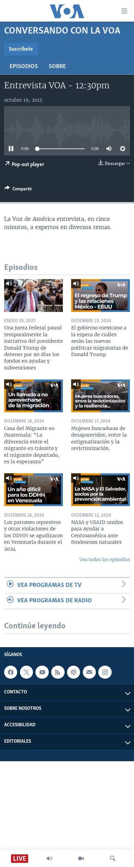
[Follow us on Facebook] (10, 672)
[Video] (81, 858)
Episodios (24, 67)
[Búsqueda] (112, 858)
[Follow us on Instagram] (104, 672)
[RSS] (57, 672)
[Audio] (49, 858)
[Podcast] (73, 672)
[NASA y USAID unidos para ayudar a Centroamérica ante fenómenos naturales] (100, 489)
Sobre (57, 67)
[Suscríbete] (89, 672)
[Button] (18, 190)
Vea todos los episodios (104, 560)
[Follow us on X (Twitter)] (26, 672)
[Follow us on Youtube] (41, 672)
